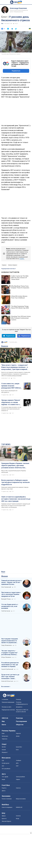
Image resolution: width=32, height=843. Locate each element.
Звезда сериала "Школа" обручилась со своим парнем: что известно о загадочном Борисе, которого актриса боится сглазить (11, 402)
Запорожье (5, 736)
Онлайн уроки (5, 763)
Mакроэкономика (21, 798)
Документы (19, 707)
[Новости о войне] (4, 342)
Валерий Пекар (6, 599)
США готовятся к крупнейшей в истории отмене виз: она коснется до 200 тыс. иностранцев (15, 499)
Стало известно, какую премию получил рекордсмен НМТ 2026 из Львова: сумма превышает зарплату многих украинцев (11, 386)
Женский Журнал (6, 821)
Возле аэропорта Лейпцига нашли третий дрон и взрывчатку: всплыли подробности (15, 482)
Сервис (18, 779)
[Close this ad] (31, 833)
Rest (3, 572)
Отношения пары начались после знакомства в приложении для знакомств (11, 409)
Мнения (4, 576)
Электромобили (20, 776)
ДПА (17, 763)
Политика (19, 718)
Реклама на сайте (6, 707)
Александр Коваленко (18, 8)
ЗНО (3, 766)
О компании (5, 699)
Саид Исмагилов (6, 645)
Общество (19, 724)
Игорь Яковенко (6, 657)
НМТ (17, 766)
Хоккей (4, 749)
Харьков (18, 733)
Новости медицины (7, 807)
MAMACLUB (19, 807)
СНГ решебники (6, 768)
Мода (17, 818)
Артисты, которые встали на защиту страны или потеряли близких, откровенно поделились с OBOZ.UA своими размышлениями (15, 374)
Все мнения (5, 686)
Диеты (3, 790)
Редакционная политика (8, 268)
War (2, 23)
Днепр (17, 736)
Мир (3, 721)
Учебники (18, 760)
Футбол (4, 747)
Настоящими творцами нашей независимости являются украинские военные (9, 641)
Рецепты (4, 788)
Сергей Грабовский (7, 669)
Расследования (21, 721)
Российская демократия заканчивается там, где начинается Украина (10, 664)
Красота (4, 818)
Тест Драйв (5, 776)
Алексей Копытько (7, 681)
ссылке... (22, 258)
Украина (4, 265)
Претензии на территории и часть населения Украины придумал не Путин (10, 594)
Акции (3, 779)
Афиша (4, 815)
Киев (3, 733)
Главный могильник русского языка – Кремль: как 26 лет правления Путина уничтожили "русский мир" (11, 582)
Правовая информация (8, 702)
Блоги (4, 724)
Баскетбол (19, 747)
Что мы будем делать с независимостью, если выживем (9, 606)
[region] (16, 111)
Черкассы (4, 739)
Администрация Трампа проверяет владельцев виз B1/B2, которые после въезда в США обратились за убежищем (15, 505)
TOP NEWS (5, 444)
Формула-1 (5, 752)
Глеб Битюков (5, 611)
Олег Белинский (6, 587)
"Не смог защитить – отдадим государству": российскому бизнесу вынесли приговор (9, 653)
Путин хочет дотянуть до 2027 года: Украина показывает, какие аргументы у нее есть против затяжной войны (10, 676)
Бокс (17, 749)
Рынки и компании (7, 798)
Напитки (18, 788)
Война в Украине (12, 265)
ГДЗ (3, 760)
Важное (4, 346)
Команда (18, 699)
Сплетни (18, 815)
